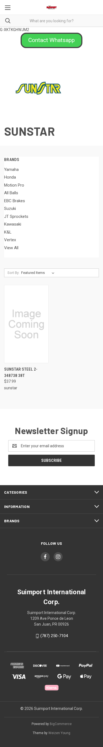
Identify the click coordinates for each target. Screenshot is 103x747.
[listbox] (38, 273)
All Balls (11, 192)
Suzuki (10, 208)
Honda (10, 177)
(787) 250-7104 (54, 635)
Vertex (10, 239)
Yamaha (11, 169)
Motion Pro (14, 185)
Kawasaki (12, 224)
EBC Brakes (14, 200)
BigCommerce (61, 724)
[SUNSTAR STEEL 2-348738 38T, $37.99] (26, 324)
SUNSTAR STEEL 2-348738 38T (20, 372)
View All (11, 247)
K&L (8, 232)
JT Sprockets (16, 216)
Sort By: (13, 273)
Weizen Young (59, 733)
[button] (51, 40)
